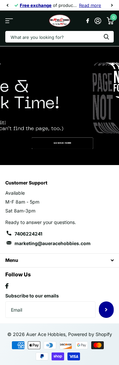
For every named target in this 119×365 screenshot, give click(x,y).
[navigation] (7, 5)
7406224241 (28, 234)
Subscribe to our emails (32, 295)
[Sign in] (97, 21)
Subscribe (106, 309)
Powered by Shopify (90, 334)
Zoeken (106, 36)
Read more (90, 5)
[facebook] (7, 286)
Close (59, 260)
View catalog (9, 21)
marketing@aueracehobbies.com (53, 243)
